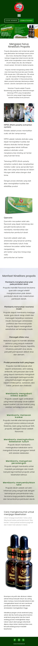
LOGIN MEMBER (11, 20)
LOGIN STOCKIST (26, 20)
